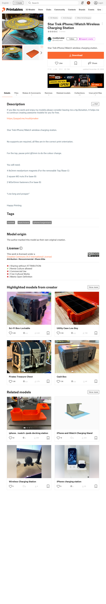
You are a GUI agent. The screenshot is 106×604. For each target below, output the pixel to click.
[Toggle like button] (10, 333)
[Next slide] (41, 52)
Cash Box (61, 376)
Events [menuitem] (91, 9)
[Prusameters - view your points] (88, 3)
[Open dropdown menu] (102, 23)
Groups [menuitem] (100, 9)
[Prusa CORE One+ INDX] (76, 80)
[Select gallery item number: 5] (33, 322)
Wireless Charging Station (22, 481)
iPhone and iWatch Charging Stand (74, 433)
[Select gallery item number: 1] (25, 322)
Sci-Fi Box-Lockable (19, 328)
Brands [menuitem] (82, 9)
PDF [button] (96, 104)
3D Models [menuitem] (30, 9)
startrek (10, 222)
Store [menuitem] (40, 9)
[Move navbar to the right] (102, 9)
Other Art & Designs (84, 18)
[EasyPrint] (82, 3)
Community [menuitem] (59, 9)
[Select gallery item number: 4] (31, 322)
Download (77, 55)
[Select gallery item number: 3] (29, 322)
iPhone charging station (69, 481)
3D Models (54, 18)
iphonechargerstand (42, 222)
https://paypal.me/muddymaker (23, 118)
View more (93, 287)
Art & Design (67, 18)
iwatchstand (23, 222)
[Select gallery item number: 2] (27, 322)
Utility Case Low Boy (67, 328)
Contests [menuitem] (72, 9)
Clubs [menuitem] (48, 9)
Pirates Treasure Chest (21, 376)
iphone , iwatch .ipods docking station (28, 433)
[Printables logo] (12, 9)
